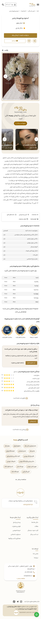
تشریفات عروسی (11, 461)
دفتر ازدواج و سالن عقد (30, 446)
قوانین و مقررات (16, 526)
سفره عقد (7, 446)
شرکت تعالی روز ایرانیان (14, 606)
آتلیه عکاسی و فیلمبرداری (13, 456)
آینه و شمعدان (22, 451)
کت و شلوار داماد (9, 467)
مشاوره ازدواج (17, 446)
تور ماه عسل (20, 467)
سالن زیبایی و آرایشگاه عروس (26, 461)
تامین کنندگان (31, 11)
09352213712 (28, 504)
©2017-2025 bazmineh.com (28, 612)
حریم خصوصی (16, 530)
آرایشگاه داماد (15, 472)
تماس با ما (35, 554)
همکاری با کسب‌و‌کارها (14, 538)
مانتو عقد (32, 451)
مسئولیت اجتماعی (15, 534)
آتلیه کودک (23, 11)
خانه (38, 11)
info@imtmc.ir (28, 576)
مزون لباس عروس (32, 467)
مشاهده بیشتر (21, 479)
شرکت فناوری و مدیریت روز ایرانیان (27, 609)
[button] (37, 4)
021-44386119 (28, 572)
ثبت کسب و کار (34, 534)
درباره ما (36, 558)
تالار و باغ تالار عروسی (29, 456)
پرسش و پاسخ (16, 522)
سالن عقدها (35, 522)
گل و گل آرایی (26, 472)
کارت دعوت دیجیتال (33, 530)
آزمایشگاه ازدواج (10, 451)
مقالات (36, 526)
